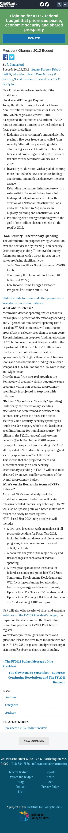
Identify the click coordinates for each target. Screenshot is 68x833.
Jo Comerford (15, 64)
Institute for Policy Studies (44, 807)
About (50, 777)
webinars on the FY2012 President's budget (30, 615)
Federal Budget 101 (20, 772)
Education (18, 74)
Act (50, 782)
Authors (10, 712)
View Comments (34, 741)
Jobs (20, 791)
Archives (10, 697)
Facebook (5, 57)
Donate (34, 38)
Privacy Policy (50, 786)
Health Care (34, 74)
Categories (11, 705)
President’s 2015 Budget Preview (26, 728)
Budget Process (41, 69)
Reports (50, 772)
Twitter (11, 57)
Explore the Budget (20, 777)
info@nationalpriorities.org (49, 763)
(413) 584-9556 (20, 763)
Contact (20, 786)
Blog (20, 782)
